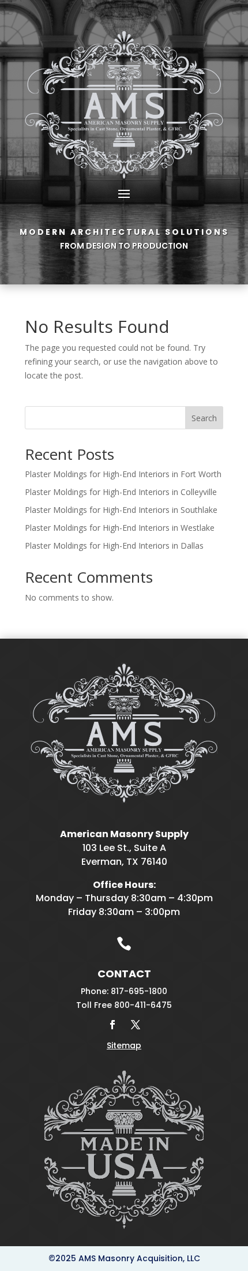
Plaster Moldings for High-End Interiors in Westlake (120, 527)
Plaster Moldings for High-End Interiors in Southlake (121, 509)
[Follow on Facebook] (112, 1024)
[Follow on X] (135, 1024)
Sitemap (124, 1045)
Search (204, 418)
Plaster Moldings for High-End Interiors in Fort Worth (123, 473)
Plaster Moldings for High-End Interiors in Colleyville (121, 491)
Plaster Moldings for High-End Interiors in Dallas (114, 545)
